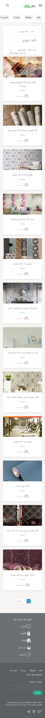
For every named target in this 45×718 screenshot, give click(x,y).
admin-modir (20, 585)
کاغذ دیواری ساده (22, 486)
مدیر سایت (20, 96)
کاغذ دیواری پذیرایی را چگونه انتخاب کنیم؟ (22, 397)
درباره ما (17, 17)
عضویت (37, 692)
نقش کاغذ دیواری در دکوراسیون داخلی (22, 308)
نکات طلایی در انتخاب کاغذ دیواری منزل (22, 130)
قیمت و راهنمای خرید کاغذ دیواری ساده (23, 352)
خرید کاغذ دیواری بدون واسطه (22, 219)
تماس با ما (13, 670)
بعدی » (18, 601)
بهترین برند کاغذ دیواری (23, 441)
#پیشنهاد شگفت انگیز (34, 674)
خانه (38, 17)
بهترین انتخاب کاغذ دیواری (22, 174)
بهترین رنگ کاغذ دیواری (22, 263)
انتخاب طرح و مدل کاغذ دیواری (22, 575)
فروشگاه (28, 17)
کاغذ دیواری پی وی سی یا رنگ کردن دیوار (22, 530)
